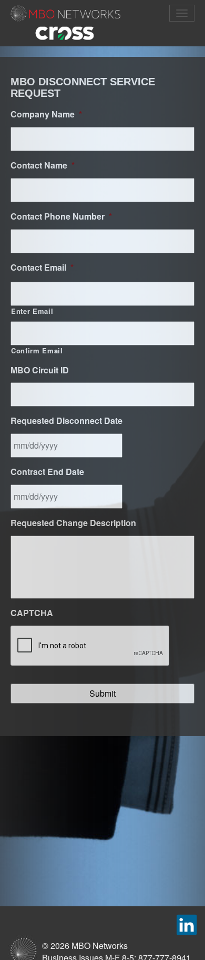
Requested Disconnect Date (66, 421)
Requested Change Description (73, 523)
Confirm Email (37, 350)
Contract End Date (47, 472)
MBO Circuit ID (40, 370)
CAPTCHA (32, 613)
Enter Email (32, 311)
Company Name (46, 114)
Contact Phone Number (61, 216)
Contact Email (42, 267)
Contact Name (43, 165)
